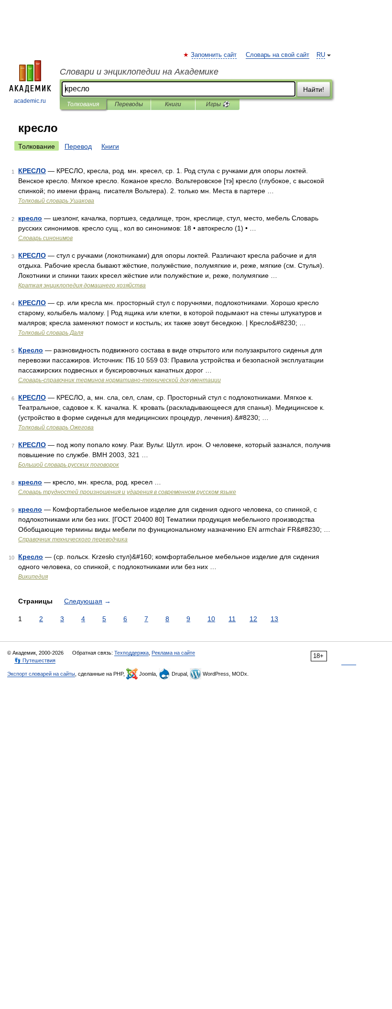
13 (274, 619)
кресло (30, 218)
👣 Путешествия (34, 660)
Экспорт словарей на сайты (41, 674)
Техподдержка (131, 653)
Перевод (78, 146)
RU (320, 55)
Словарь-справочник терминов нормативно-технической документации (119, 380)
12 (253, 619)
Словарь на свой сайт (277, 55)
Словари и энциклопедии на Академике (139, 72)
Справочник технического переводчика (73, 539)
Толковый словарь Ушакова (56, 200)
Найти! (313, 89)
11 (232, 619)
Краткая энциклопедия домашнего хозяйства (82, 285)
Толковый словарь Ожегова (56, 427)
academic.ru (30, 101)
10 (211, 619)
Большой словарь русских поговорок (68, 464)
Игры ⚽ (217, 104)
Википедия (33, 576)
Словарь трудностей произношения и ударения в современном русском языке (127, 492)
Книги (173, 104)
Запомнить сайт (214, 55)
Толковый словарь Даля (50, 332)
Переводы (129, 104)
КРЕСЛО (32, 171)
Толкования (83, 104)
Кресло (30, 350)
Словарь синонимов (45, 238)
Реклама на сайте (173, 653)
